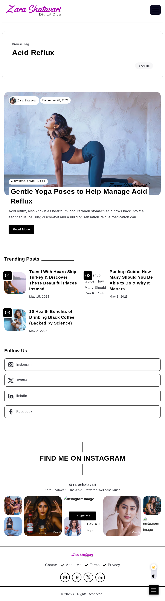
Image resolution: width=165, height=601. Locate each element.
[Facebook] (82, 412)
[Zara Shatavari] (82, 554)
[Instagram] (82, 365)
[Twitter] (82, 380)
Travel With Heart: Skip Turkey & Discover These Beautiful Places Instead (53, 280)
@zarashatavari (82, 484)
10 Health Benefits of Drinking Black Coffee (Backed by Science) (52, 317)
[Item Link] (82, 143)
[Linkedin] (82, 396)
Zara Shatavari (27, 100)
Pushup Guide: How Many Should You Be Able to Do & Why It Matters (131, 280)
